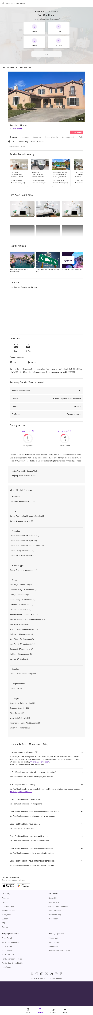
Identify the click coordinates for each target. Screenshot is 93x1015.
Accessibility (53, 946)
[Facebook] (41, 973)
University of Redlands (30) (20, 728)
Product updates (8, 910)
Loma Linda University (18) (20, 718)
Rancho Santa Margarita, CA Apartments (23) (27, 619)
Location (25, 137)
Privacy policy (53, 938)
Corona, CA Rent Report (39, 762)
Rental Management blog (12, 959)
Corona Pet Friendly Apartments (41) (24, 555)
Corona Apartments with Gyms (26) (23, 540)
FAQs (81, 137)
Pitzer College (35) (17, 713)
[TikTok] (61, 973)
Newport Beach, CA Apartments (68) (24, 629)
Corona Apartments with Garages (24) (24, 535)
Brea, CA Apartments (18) (20, 624)
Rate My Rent (53, 902)
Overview (13, 137)
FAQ (3, 923)
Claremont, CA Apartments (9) (21, 649)
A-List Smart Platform (10, 942)
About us (5, 898)
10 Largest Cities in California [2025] (74, 269)
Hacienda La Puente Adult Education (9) (25, 723)
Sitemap (5, 927)
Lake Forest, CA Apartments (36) (22, 644)
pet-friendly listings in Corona (21, 791)
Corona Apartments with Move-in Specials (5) (27, 516)
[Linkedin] (36, 973)
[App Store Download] (8, 885)
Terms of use (53, 942)
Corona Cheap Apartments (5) (21, 521)
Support (5, 919)
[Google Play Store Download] (23, 885)
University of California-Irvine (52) (22, 703)
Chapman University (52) (19, 708)
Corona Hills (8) (16, 688)
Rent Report (53, 919)
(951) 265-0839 (16, 128)
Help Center (7, 967)
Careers (5, 902)
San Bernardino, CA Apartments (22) (24, 614)
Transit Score (63, 431)
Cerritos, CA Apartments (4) (20, 609)
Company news (8, 906)
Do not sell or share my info (59, 950)
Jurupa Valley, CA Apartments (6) (22, 599)
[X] (46, 973)
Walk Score (26, 431)
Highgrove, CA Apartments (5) (21, 634)
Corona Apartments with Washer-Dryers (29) (27, 545)
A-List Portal (7, 938)
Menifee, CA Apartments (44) (21, 659)
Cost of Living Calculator (58, 906)
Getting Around (68, 137)
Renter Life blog (54, 914)
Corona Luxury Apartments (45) (22, 550)
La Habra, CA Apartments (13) (21, 604)
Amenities (37, 137)
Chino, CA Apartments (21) (20, 594)
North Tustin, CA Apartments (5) (22, 639)
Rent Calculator (54, 910)
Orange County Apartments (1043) (23, 673)
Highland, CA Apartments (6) (21, 654)
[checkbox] (34, 28)
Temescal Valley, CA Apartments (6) (23, 589)
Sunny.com (6, 914)
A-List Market (7, 946)
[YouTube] (51, 973)
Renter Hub (53, 898)
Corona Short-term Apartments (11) (23, 570)
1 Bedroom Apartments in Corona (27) (24, 501)
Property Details (51, 137)
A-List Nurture (7, 950)
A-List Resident (8, 954)
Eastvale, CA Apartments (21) (21, 584)
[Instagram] (56, 973)
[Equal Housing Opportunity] (32, 973)
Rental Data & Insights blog (13, 963)
